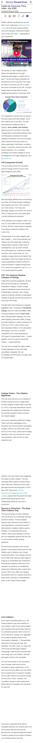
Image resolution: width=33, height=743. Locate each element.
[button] (5, 16)
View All (19, 737)
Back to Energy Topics (9, 726)
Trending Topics (8, 737)
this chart (28, 267)
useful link (7, 158)
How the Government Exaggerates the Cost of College (14, 476)
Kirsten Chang (7, 11)
